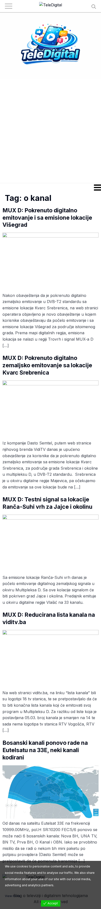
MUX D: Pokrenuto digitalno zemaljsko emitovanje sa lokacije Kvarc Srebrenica (47, 365)
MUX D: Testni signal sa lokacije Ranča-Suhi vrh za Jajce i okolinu (47, 503)
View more (12, 896)
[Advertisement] (50, 131)
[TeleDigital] (50, 5)
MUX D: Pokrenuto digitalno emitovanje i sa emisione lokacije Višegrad (47, 217)
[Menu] (50, 187)
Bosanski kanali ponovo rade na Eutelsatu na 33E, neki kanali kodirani (45, 750)
